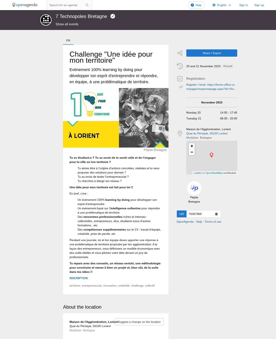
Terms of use (213, 221)
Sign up (259, 5)
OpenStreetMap (214, 172)
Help (198, 5)
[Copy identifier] (216, 214)
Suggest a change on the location (139, 321)
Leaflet (197, 172)
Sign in (243, 5)
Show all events (67, 24)
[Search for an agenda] (87, 5)
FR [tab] (68, 40)
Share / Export (212, 53)
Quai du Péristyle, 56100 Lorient (207, 133)
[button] (211, 155)
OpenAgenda (185, 221)
